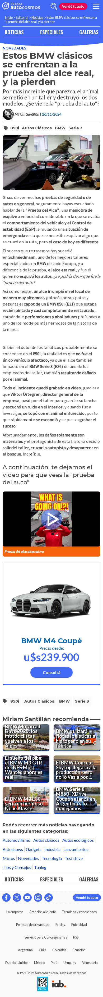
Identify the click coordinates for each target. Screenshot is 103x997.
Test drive (74, 858)
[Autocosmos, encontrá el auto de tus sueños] (21, 6)
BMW (60, 128)
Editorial (22, 17)
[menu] (96, 6)
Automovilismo (16, 840)
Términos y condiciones (79, 912)
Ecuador (79, 950)
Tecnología (52, 858)
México (39, 962)
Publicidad (79, 924)
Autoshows (13, 849)
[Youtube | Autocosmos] (27, 897)
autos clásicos (37, 128)
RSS (75, 937)
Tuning (40, 867)
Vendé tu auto (73, 6)
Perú (54, 962)
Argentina (25, 950)
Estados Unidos (16, 962)
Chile (42, 950)
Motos (9, 858)
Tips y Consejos (17, 867)
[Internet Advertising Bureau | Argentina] (59, 984)
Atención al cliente (42, 912)
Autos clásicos (46, 840)
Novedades (14, 48)
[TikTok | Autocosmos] (48, 897)
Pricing (60, 924)
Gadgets (33, 849)
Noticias (37, 17)
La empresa (15, 912)
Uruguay (69, 962)
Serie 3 (75, 128)
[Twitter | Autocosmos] (17, 897)
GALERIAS (88, 31)
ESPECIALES (51, 31)
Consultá (51, 672)
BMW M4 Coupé (51, 640)
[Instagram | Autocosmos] (38, 897)
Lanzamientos (75, 849)
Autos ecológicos (78, 840)
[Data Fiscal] (42, 984)
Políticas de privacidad (32, 924)
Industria (52, 849)
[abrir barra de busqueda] (54, 6)
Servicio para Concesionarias (46, 937)
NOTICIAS (14, 31)
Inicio (9, 17)
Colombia (59, 950)
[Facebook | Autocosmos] (6, 897)
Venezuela (90, 962)
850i (14, 128)
